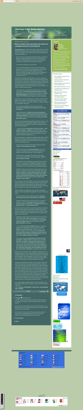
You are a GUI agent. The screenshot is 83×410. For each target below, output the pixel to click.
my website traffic (62, 255)
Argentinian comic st (61, 146)
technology (20, 288)
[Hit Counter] (63, 156)
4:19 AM (18, 297)
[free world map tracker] (60, 196)
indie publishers (28, 287)
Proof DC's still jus (64, 135)
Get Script (57, 149)
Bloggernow (56, 155)
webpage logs (41, 396)
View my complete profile (60, 69)
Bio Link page (56, 152)
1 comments (43, 291)
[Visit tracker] (60, 291)
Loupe (2, 406)
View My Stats (63, 158)
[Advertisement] (41, 11)
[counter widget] (59, 281)
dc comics (21, 287)
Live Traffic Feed (62, 111)
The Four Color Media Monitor (30, 29)
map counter (56, 200)
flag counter (56, 189)
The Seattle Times (19, 49)
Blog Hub (55, 153)
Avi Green (61, 45)
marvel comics (35, 287)
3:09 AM (28, 291)
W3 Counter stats (57, 150)
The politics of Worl (64, 131)
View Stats (62, 272)
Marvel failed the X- (58, 128)
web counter (56, 277)
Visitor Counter (61, 293)
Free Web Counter (57, 323)
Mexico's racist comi (64, 114)
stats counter (56, 187)
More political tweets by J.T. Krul (62, 86)
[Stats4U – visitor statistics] (59, 341)
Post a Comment (19, 318)
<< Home (16, 321)
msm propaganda (44, 287)
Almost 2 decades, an (64, 142)
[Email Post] (47, 291)
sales (16, 288)
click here (55, 319)
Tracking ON (66, 149)
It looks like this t (65, 124)
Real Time (62, 149)
